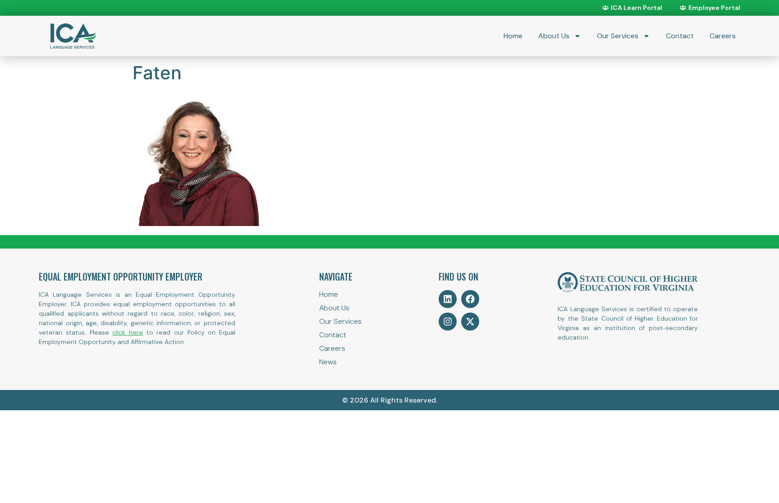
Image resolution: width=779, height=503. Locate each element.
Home (513, 36)
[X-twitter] (470, 322)
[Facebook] (470, 299)
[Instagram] (448, 322)
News (328, 362)
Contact (680, 36)
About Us (553, 36)
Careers (723, 36)
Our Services (617, 36)
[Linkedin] (448, 299)
